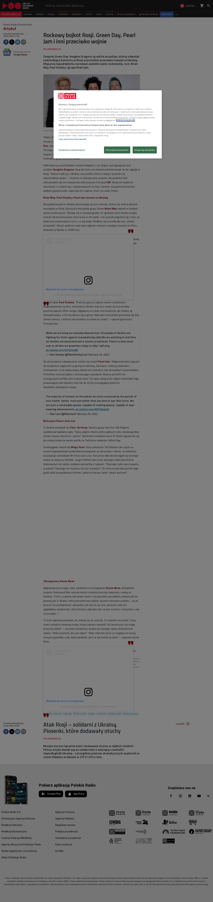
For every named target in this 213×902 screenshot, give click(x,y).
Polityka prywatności (125, 120)
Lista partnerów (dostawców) (72, 139)
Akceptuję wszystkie (144, 149)
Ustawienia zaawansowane (72, 149)
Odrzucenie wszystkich (117, 149)
